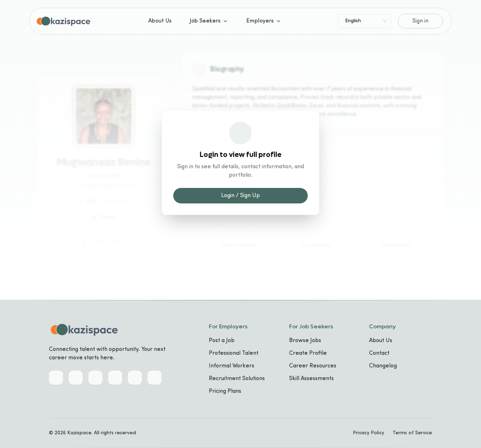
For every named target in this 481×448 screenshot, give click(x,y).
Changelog (383, 366)
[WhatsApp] (135, 378)
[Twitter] (76, 378)
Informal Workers (231, 366)
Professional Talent (233, 353)
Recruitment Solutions (237, 378)
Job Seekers (205, 21)
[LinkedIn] (56, 378)
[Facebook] (95, 378)
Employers (260, 21)
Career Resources (312, 366)
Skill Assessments (311, 378)
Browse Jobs (305, 340)
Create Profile (308, 353)
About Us (159, 21)
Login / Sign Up (240, 195)
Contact (379, 353)
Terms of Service (412, 433)
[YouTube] (155, 378)
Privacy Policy (368, 433)
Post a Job (222, 340)
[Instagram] (115, 378)
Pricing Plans (225, 391)
